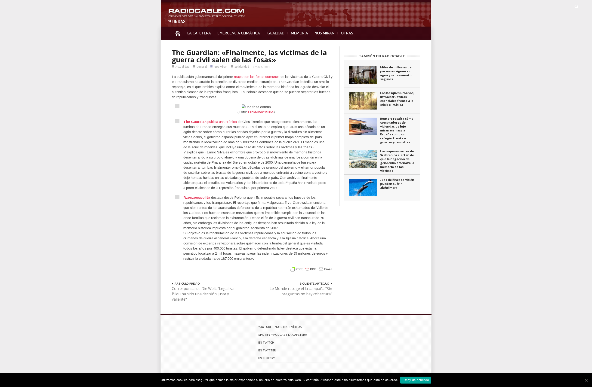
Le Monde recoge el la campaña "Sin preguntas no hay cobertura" (301, 291)
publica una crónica (210, 122)
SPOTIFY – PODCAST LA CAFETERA (282, 334)
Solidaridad (241, 66)
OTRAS (347, 33)
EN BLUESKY (266, 358)
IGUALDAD (275, 33)
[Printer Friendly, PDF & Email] (311, 269)
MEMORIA (299, 33)
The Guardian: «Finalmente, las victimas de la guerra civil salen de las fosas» (249, 56)
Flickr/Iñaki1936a (261, 112)
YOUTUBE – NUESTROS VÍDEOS (280, 326)
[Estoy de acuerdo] (586, 380)
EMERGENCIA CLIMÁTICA (238, 33)
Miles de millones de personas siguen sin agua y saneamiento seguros (396, 73)
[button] (576, 6)
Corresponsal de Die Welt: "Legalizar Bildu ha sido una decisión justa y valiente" (203, 294)
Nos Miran (220, 66)
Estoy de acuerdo (416, 380)
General (202, 66)
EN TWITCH (266, 342)
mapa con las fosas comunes (257, 77)
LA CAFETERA (199, 33)
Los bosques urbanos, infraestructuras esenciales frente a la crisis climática (397, 99)
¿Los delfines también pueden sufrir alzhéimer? (397, 184)
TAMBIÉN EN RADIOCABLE (382, 56)
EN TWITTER (267, 350)
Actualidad (182, 66)
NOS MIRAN (324, 33)
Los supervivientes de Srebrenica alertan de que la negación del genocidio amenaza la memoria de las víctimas (397, 161)
